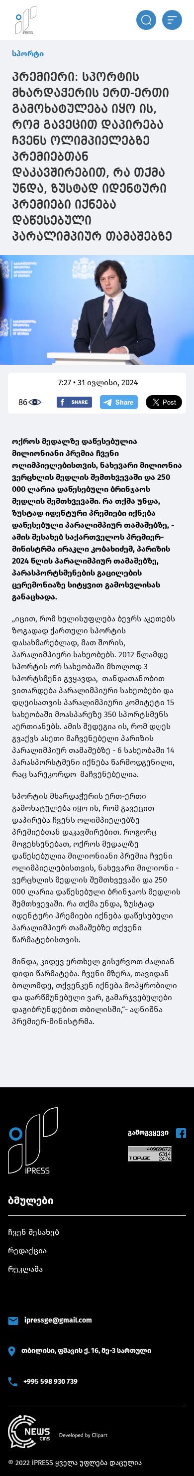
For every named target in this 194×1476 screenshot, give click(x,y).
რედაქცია (27, 1250)
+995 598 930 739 (50, 1381)
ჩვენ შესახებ (33, 1232)
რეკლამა (25, 1269)
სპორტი (28, 53)
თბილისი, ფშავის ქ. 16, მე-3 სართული (86, 1350)
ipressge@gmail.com (58, 1320)
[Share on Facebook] (74, 402)
